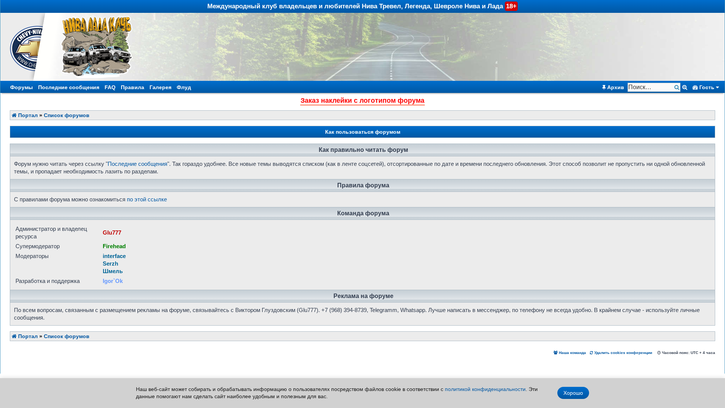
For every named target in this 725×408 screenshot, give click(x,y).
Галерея (160, 87)
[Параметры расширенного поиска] (684, 87)
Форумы (21, 87)
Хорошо (573, 393)
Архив (615, 87)
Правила (132, 87)
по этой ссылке (147, 199)
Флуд (184, 87)
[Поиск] (677, 87)
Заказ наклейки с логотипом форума (362, 100)
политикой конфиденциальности (485, 389)
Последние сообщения (68, 87)
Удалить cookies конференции (622, 353)
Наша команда (572, 353)
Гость (707, 87)
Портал (27, 115)
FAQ (110, 87)
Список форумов (66, 115)
